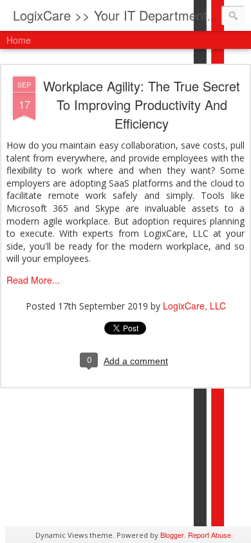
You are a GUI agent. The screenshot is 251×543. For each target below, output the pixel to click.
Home (18, 39)
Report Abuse (209, 534)
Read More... (33, 279)
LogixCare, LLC (194, 305)
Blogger (172, 534)
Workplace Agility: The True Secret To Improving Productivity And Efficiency (141, 105)
